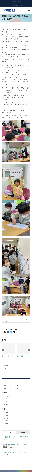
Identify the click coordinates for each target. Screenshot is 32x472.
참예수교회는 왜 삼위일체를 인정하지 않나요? (14, 452)
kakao (5, 332)
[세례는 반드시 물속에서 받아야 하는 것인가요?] (5, 445)
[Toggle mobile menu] (29, 10)
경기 (21, 319)
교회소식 (25, 319)
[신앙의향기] (20, 356)
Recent (23, 432)
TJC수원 (5, 319)
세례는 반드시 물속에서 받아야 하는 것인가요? (18, 445)
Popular (9, 432)
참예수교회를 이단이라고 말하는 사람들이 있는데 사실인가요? (15, 437)
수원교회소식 (8, 321)
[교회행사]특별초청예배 (8, 356)
